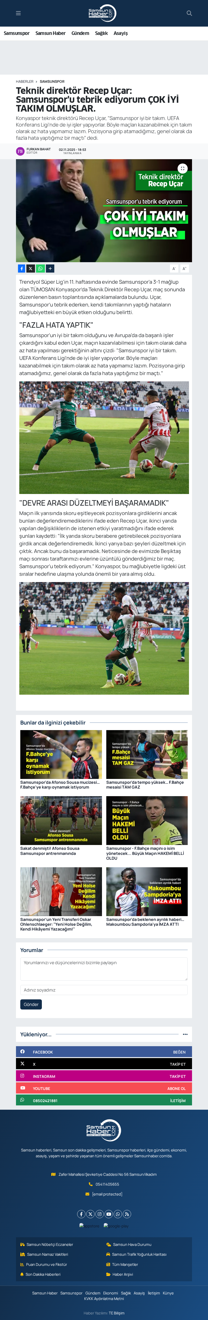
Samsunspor (16, 33)
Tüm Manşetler (125, 1264)
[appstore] (89, 1226)
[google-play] (116, 1226)
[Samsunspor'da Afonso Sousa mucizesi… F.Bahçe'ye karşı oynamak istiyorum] (61, 754)
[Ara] (189, 13)
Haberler (24, 81)
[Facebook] (81, 1214)
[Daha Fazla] (50, 268)
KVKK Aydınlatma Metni (104, 1298)
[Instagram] (99, 1214)
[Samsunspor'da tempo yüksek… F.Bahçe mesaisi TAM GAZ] (147, 754)
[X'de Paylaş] (30, 268)
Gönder (31, 1004)
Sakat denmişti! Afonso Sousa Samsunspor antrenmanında (49, 850)
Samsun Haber (51, 33)
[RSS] (127, 1214)
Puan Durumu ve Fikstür (46, 1264)
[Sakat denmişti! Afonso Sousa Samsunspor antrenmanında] (61, 820)
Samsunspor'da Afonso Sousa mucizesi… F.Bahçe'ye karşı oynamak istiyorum (60, 784)
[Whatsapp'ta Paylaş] (40, 268)
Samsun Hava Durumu (132, 1244)
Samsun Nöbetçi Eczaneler (50, 1244)
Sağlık (101, 33)
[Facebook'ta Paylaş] (21, 268)
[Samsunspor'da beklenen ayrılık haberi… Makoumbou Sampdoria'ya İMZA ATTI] (147, 891)
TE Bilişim (117, 1312)
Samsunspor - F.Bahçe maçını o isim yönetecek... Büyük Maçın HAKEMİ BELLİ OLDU (145, 853)
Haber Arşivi (123, 1274)
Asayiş (121, 33)
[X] (90, 1214)
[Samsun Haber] (103, 13)
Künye (168, 1292)
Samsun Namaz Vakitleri (47, 1254)
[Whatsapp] (118, 1214)
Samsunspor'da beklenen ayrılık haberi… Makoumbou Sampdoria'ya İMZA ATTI (145, 922)
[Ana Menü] (18, 13)
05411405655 (107, 1184)
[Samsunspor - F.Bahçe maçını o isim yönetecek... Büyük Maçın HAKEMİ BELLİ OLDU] (147, 820)
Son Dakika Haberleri (43, 1274)
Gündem (80, 33)
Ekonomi (110, 1292)
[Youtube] (109, 1214)
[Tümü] (185, 1034)
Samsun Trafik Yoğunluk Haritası (139, 1254)
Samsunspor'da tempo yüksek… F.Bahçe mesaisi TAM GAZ (145, 784)
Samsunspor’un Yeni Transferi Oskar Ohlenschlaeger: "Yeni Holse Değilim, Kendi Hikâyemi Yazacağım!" (56, 924)
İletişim (154, 1292)
